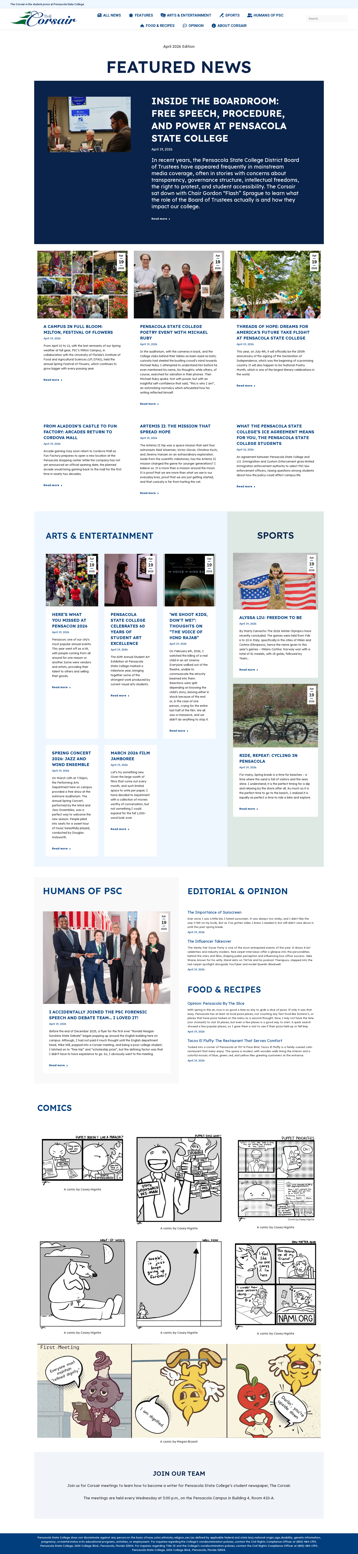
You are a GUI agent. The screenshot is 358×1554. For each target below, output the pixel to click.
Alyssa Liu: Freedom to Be (270, 617)
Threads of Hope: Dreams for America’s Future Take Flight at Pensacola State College (273, 332)
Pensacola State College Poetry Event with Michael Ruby (174, 332)
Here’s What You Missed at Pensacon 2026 (69, 620)
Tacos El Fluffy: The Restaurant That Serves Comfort (234, 1040)
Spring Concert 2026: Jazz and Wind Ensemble (71, 758)
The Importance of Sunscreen (214, 912)
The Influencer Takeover (209, 941)
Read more (159, 218)
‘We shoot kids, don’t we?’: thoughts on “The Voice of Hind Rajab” (188, 626)
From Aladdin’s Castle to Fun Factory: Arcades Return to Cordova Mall (80, 431)
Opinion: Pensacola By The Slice (215, 1003)
